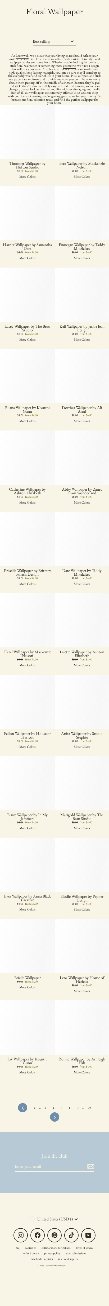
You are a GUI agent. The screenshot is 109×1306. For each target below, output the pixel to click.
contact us (30, 1248)
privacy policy (52, 1253)
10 (89, 1107)
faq (18, 1248)
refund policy (31, 1253)
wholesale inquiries (42, 1259)
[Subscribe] (90, 1166)
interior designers (68, 1259)
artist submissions (76, 1253)
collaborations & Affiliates (56, 1248)
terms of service (84, 1248)
